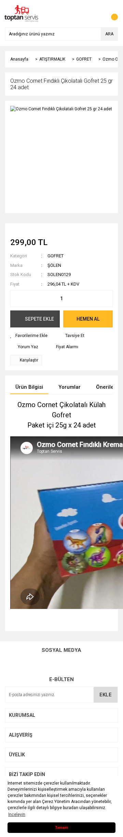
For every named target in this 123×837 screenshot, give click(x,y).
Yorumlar (69, 387)
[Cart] (111, 13)
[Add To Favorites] (28, 336)
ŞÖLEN (54, 265)
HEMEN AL (88, 319)
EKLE (105, 695)
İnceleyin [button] (16, 814)
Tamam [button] (61, 827)
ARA (109, 34)
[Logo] (21, 13)
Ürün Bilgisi (29, 387)
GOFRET (55, 255)
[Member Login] (97, 13)
